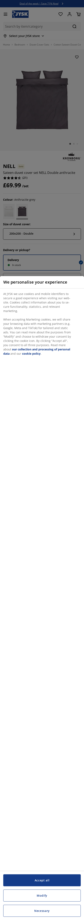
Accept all (42, 880)
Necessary (42, 911)
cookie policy (31, 353)
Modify (42, 895)
